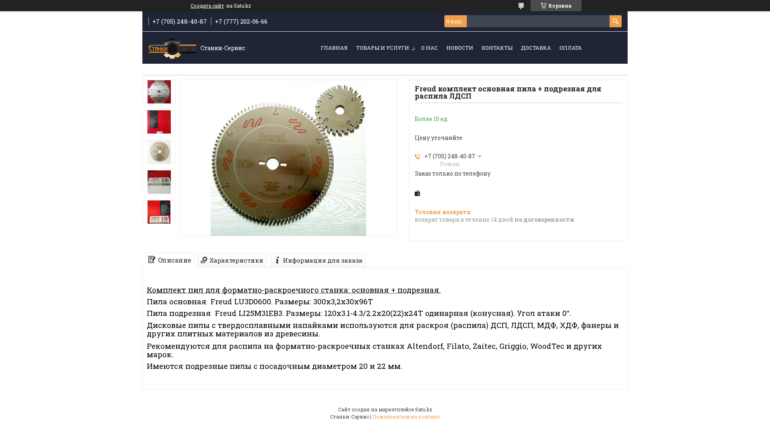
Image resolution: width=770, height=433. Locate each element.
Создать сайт (207, 5)
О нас (429, 47)
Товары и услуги (382, 47)
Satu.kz (423, 409)
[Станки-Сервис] (172, 48)
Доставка (536, 47)
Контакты (497, 47)
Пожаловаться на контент (406, 416)
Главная (334, 47)
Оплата (570, 47)
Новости (459, 47)
